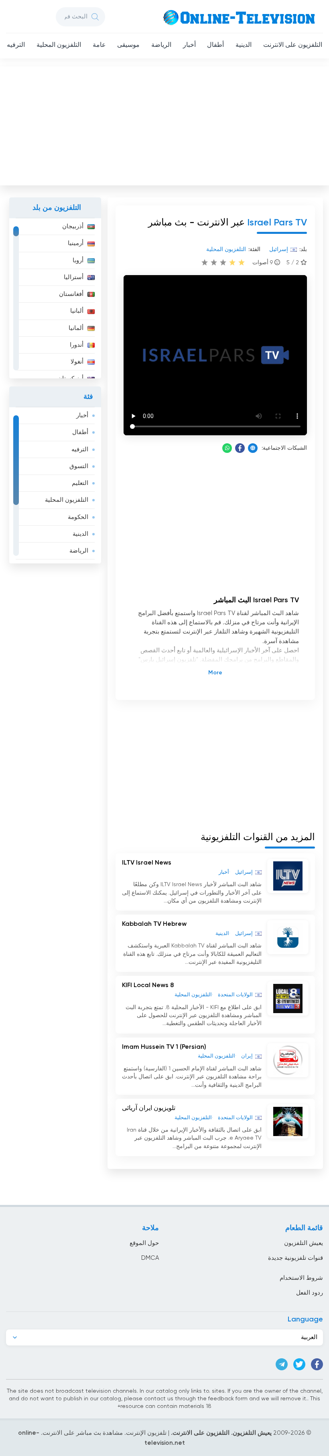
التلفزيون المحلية (59, 45)
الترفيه (16, 45)
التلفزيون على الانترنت (292, 45)
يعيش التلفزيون (303, 1243)
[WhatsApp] (227, 448)
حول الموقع (144, 1243)
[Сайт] (253, 448)
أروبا (78, 260)
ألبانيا (76, 311)
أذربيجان (72, 226)
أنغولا (77, 362)
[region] (55, 298)
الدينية (244, 45)
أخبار (189, 45)
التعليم (80, 483)
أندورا (76, 345)
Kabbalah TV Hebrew (154, 924)
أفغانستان (71, 294)
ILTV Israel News (146, 863)
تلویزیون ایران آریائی (148, 1108)
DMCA (150, 1258)
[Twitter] (299, 1364)
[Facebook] (240, 448)
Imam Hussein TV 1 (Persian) (164, 1047)
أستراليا (73, 277)
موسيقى (128, 45)
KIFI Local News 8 (148, 985)
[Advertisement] (163, 124)
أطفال (215, 45)
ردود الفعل (309, 1293)
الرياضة (161, 45)
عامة (99, 45)
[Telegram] (282, 1364)
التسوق (78, 466)
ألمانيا (76, 328)
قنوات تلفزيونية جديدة (295, 1258)
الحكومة (78, 517)
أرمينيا (75, 243)
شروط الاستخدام (301, 1278)
